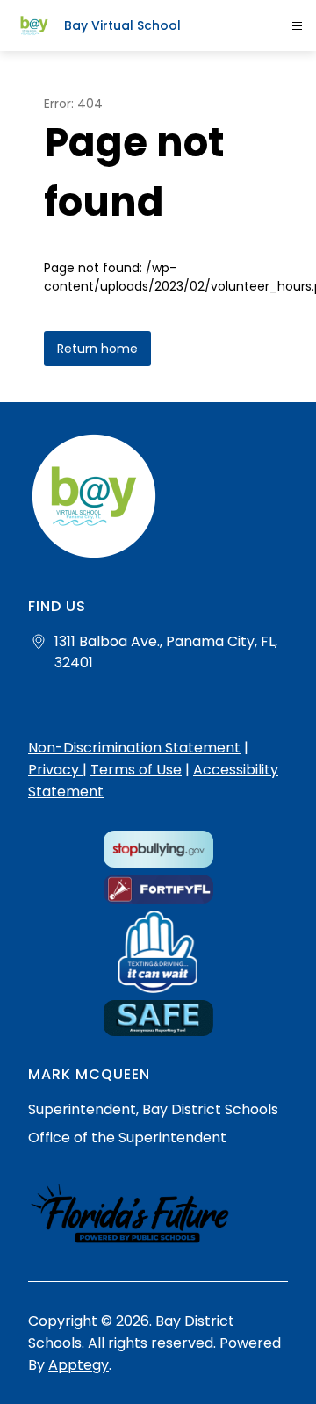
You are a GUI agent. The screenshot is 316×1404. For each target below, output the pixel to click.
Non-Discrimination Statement (134, 748)
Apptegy (78, 1365)
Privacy (55, 770)
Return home (97, 348)
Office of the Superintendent (127, 1137)
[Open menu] (297, 26)
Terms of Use (136, 770)
